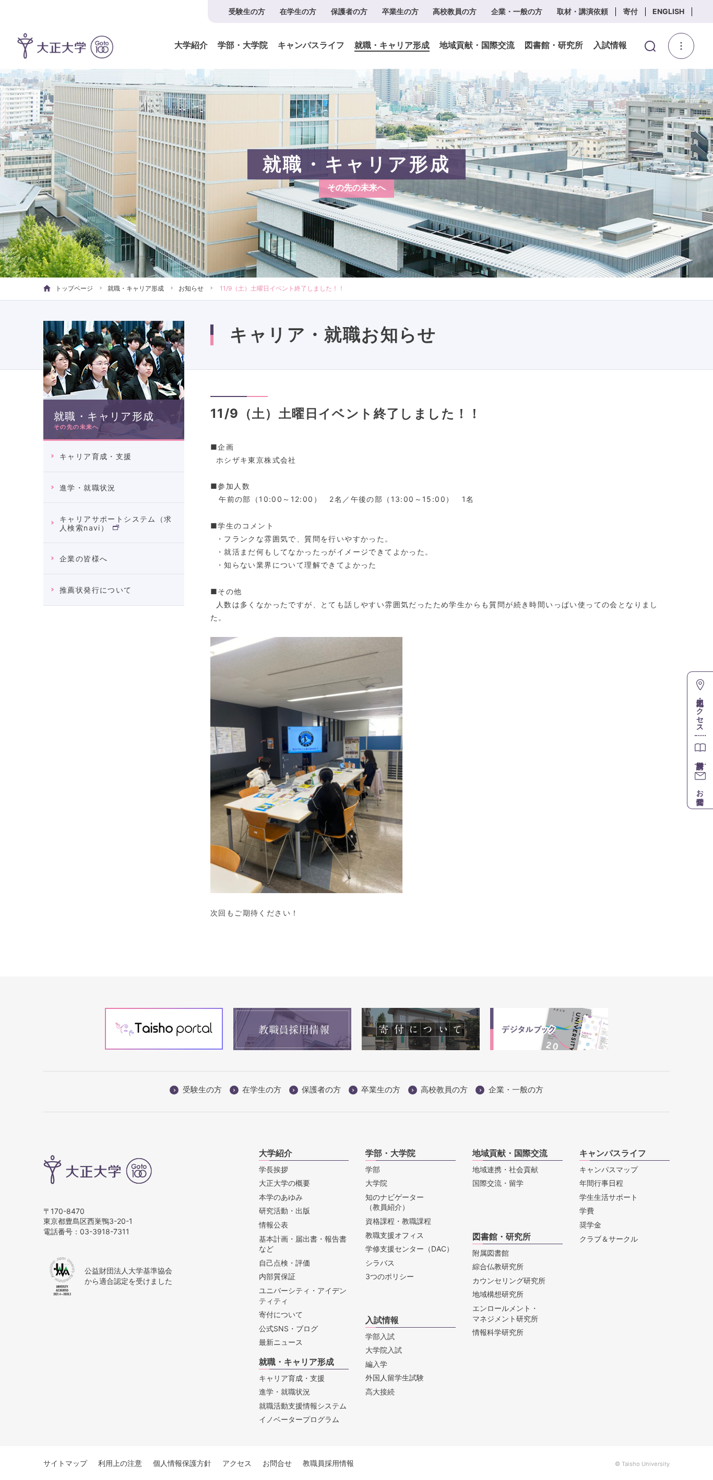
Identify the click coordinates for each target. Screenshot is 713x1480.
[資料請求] (700, 749)
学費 (586, 1210)
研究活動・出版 (284, 1210)
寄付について (281, 1314)
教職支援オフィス (394, 1235)
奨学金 (590, 1224)
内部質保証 (277, 1276)
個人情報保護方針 (182, 1463)
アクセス (237, 1463)
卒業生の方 (400, 11)
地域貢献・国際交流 (477, 45)
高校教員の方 (455, 11)
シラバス (380, 1262)
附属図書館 (490, 1252)
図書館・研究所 (554, 45)
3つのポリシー (389, 1276)
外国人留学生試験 (394, 1377)
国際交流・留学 (498, 1182)
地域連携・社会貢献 (505, 1169)
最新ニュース (281, 1342)
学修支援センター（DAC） (409, 1248)
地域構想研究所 (498, 1294)
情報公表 (273, 1224)
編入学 (376, 1363)
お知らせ (191, 288)
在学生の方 (298, 11)
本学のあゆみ (281, 1197)
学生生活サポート (608, 1197)
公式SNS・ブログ (288, 1328)
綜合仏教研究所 (498, 1266)
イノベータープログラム (299, 1419)
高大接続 (380, 1391)
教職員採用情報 (328, 1463)
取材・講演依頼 (582, 11)
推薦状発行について (96, 589)
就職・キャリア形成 (392, 45)
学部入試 (380, 1336)
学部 (372, 1169)
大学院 (376, 1182)
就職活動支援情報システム (303, 1405)
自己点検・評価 (284, 1262)
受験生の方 (247, 11)
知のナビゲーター (394, 1202)
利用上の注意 (120, 1463)
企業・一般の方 (516, 11)
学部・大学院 (243, 45)
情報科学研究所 (498, 1332)
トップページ (74, 288)
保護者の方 (349, 11)
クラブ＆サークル (608, 1238)
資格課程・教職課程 (398, 1221)
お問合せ (277, 1463)
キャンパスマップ (608, 1169)
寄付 (630, 11)
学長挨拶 (273, 1169)
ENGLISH (668, 11)
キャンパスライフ (311, 45)
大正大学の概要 (284, 1182)
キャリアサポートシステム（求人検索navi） (116, 523)
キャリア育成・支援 (96, 456)
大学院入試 (383, 1349)
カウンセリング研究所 (508, 1280)
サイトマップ (65, 1463)
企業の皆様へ (84, 558)
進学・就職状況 (88, 487)
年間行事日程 (601, 1182)
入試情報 (610, 45)
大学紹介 (191, 45)
